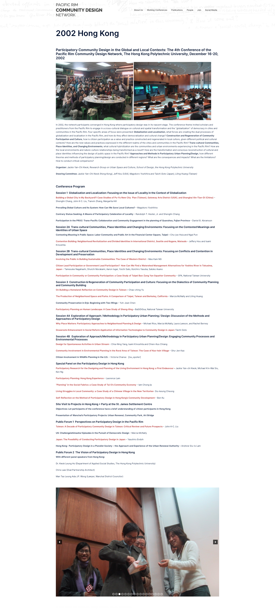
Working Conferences (157, 10)
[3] (119, 485)
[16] (159, 485)
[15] (156, 485)
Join (199, 10)
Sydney (60, 605)
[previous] (59, 487)
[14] (153, 485)
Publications (177, 10)
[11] (144, 485)
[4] (122, 485)
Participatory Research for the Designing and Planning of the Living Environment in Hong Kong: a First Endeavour (114, 368)
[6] (128, 485)
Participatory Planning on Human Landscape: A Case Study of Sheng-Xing (94, 309)
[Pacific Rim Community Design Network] (80, 9)
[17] (162, 485)
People (190, 10)
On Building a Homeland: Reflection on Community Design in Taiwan (91, 289)
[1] (113, 485)
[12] (147, 485)
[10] (141, 485)
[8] (134, 485)
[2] (116, 485)
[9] (137, 485)
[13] (150, 485)
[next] (215, 487)
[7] (131, 485)
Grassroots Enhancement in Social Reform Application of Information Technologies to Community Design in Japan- (115, 330)
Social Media (211, 10)
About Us (138, 10)
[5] (125, 485)
